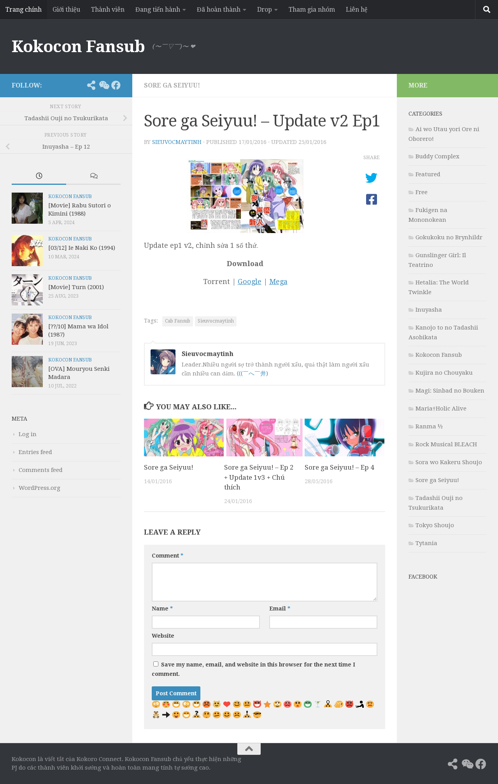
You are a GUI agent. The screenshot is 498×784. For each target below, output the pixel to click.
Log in (28, 434)
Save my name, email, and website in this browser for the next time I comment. (253, 669)
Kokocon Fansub (78, 46)
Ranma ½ (429, 426)
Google (249, 281)
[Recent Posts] (39, 176)
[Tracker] (91, 85)
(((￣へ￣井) (252, 373)
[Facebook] (116, 85)
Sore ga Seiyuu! (172, 85)
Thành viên (107, 9)
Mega (278, 281)
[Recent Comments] (93, 176)
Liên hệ (356, 9)
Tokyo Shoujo (435, 525)
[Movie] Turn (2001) (76, 287)
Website (163, 636)
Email (279, 608)
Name (162, 608)
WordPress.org (39, 487)
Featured (428, 174)
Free (422, 192)
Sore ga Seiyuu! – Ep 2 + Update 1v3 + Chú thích (259, 477)
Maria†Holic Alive (441, 408)
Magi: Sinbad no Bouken (450, 390)
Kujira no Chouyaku (444, 372)
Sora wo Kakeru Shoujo (449, 462)
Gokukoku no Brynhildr (449, 237)
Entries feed (35, 452)
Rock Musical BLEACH (446, 444)
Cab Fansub (177, 321)
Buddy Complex (437, 156)
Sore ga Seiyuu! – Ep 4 (339, 467)
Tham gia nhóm (312, 9)
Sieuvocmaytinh (177, 142)
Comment (167, 555)
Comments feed (41, 470)
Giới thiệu (66, 9)
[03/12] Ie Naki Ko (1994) (81, 247)
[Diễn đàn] (103, 85)
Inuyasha (429, 309)
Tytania (426, 543)
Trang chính (23, 9)
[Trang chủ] (78, 85)
